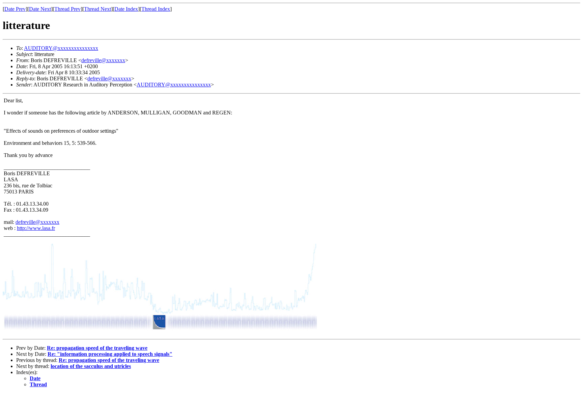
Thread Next (97, 9)
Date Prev (15, 9)
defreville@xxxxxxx (103, 60)
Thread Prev (67, 9)
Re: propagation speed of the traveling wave (97, 348)
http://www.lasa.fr (36, 228)
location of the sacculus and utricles (91, 366)
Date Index (126, 9)
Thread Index (155, 9)
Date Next (40, 9)
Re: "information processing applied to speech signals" (110, 354)
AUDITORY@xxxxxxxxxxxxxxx (61, 48)
